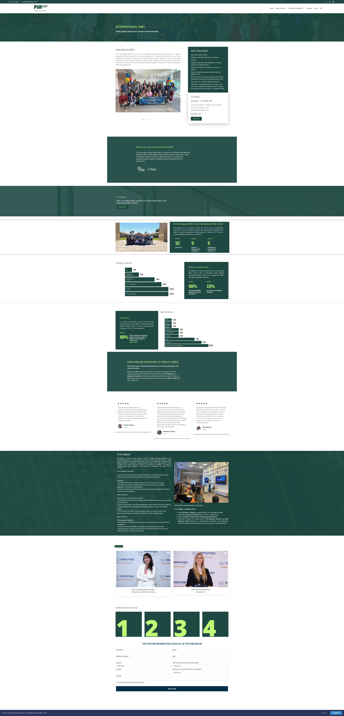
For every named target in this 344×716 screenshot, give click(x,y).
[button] (117, 94)
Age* (174, 656)
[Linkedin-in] (225, 553)
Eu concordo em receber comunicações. (131, 682)
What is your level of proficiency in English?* (187, 669)
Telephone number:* (122, 656)
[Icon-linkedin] (329, 1)
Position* (119, 669)
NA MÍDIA (309, 8)
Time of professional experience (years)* (185, 663)
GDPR (45, 713)
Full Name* (119, 650)
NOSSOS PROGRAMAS (296, 8)
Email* (174, 650)
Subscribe (172, 689)
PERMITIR (336, 713)
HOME (271, 8)
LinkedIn (118, 676)
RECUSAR (324, 713)
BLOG (316, 8)
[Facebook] (333, 1)
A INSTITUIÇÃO (280, 8)
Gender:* (119, 663)
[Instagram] (326, 1)
